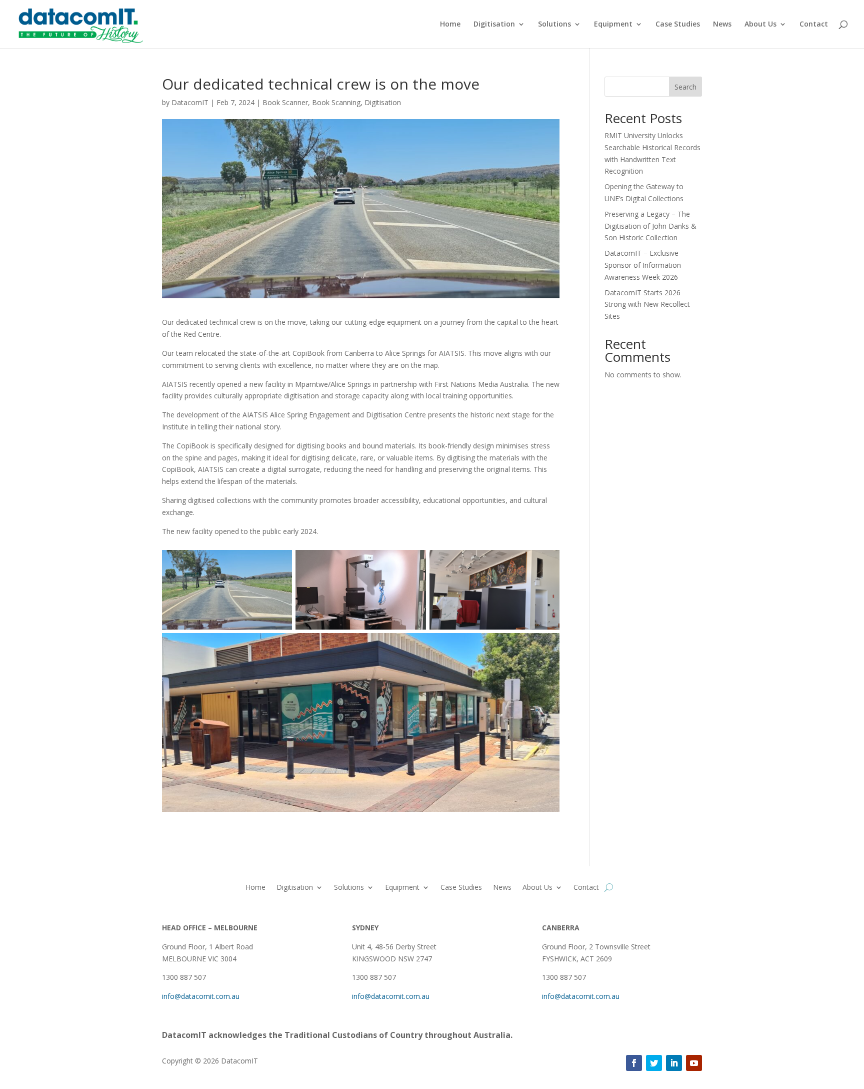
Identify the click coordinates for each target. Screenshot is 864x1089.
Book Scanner (285, 102)
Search (685, 87)
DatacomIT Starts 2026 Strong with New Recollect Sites (647, 304)
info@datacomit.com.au (201, 996)
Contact (814, 25)
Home (450, 25)
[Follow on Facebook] (634, 1063)
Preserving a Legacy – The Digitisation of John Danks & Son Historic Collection (650, 226)
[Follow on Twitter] (654, 1063)
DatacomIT (190, 102)
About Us (760, 25)
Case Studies (678, 25)
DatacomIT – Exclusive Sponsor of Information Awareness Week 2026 (642, 265)
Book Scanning (336, 102)
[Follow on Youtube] (694, 1063)
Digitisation (494, 25)
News (722, 25)
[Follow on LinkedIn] (674, 1063)
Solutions (554, 25)
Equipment (613, 25)
